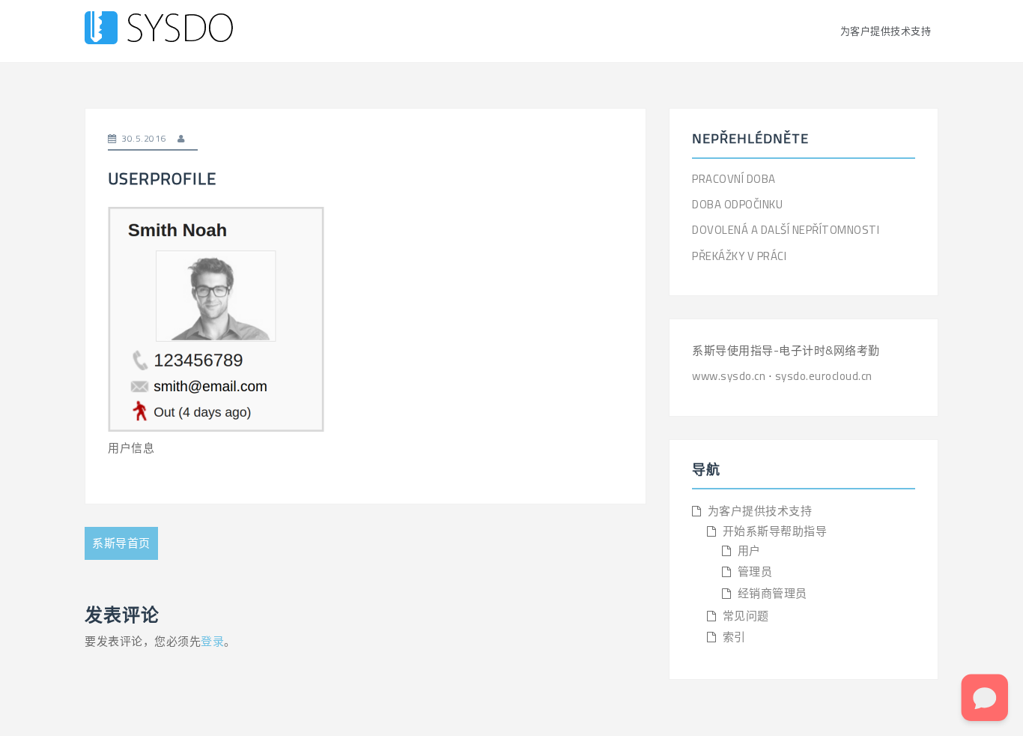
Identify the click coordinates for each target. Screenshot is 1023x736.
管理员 (755, 571)
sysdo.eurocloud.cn (823, 375)
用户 (749, 550)
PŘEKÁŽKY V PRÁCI (739, 256)
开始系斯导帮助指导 (775, 531)
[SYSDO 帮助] (159, 29)
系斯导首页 (121, 543)
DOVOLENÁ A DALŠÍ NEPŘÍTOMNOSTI (785, 229)
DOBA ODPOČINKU (737, 204)
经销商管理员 (772, 593)
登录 (212, 641)
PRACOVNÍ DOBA (734, 178)
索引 (734, 636)
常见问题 (746, 615)
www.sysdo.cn (730, 375)
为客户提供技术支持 (886, 30)
